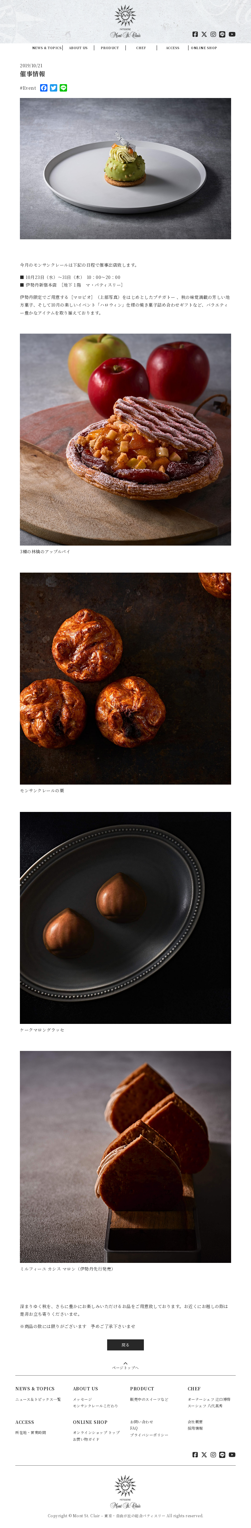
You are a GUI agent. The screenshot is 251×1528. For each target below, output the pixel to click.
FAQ (134, 1428)
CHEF (141, 47)
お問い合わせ (141, 1421)
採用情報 (195, 1428)
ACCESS (173, 47)
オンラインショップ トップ (96, 1432)
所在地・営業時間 (30, 1432)
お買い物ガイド (86, 1439)
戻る (126, 1345)
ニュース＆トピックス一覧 (38, 1399)
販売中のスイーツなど (149, 1399)
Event (29, 88)
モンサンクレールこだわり (95, 1405)
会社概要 (195, 1421)
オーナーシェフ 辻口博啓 (209, 1399)
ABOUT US (78, 47)
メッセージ (82, 1399)
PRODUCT (110, 47)
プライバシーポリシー (149, 1434)
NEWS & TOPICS (47, 47)
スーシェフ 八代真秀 (205, 1405)
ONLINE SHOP (204, 47)
